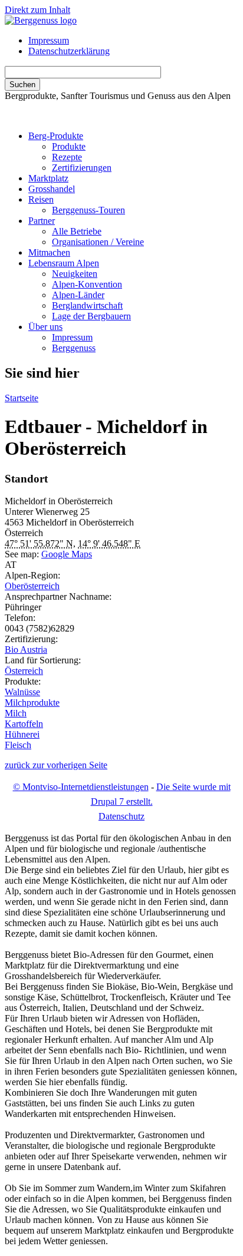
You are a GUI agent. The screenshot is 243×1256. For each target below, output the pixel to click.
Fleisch (18, 745)
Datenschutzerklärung (69, 51)
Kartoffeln (24, 724)
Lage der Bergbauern (91, 316)
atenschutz (121, 816)
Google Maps (66, 554)
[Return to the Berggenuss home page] (41, 20)
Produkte (69, 146)
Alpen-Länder (78, 295)
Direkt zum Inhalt (37, 10)
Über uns (45, 327)
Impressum (48, 40)
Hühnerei (22, 734)
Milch (16, 713)
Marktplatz (48, 178)
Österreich (24, 671)
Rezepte (67, 157)
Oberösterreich (32, 586)
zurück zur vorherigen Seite (56, 765)
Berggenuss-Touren (88, 210)
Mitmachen (49, 252)
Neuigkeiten (74, 274)
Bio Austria (26, 649)
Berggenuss (74, 348)
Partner (41, 221)
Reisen (41, 199)
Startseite (21, 398)
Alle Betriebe (76, 231)
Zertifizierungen (81, 168)
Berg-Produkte (55, 136)
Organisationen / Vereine (98, 242)
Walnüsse (22, 692)
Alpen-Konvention (87, 284)
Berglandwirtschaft (87, 305)
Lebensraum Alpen (63, 263)
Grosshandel (51, 189)
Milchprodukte (32, 703)
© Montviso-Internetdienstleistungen (81, 787)
